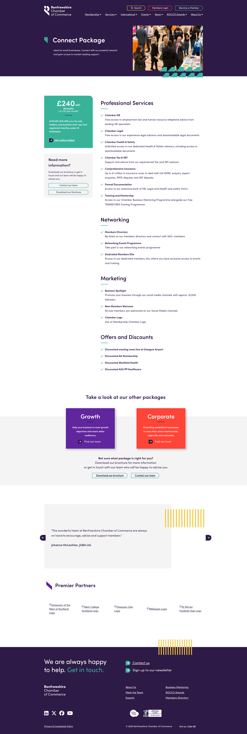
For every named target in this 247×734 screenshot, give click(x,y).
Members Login (160, 7)
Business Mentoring (177, 687)
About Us (196, 14)
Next (207, 536)
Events (145, 14)
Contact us (141, 663)
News (158, 14)
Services (110, 14)
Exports (130, 697)
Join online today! (64, 140)
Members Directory (177, 697)
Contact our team (145, 475)
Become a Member (189, 7)
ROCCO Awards (176, 14)
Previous (41, 536)
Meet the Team (134, 692)
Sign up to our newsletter (152, 670)
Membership (92, 14)
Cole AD (191, 726)
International (128, 14)
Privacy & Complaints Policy (58, 726)
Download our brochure (110, 475)
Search (138, 7)
